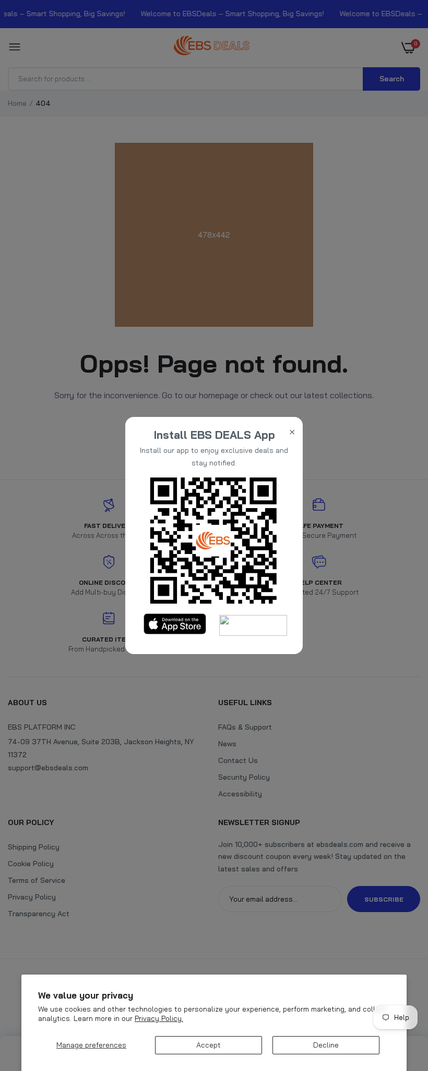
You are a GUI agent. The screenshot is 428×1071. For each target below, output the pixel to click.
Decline (326, 1045)
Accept (208, 1045)
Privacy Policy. (159, 1018)
